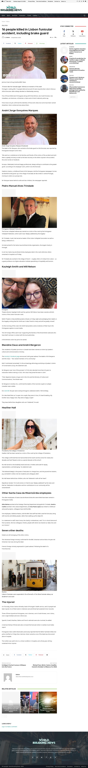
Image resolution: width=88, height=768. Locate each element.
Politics (7, 21)
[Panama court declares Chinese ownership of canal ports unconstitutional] (64, 79)
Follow (73, 30)
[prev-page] (3, 716)
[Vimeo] (83, 1)
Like (64, 30)
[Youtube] (85, 1)
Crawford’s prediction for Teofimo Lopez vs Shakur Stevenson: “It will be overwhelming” (29, 709)
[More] (47, 655)
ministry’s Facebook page (12, 356)
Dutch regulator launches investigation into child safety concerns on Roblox (11, 709)
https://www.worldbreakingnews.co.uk (24, 676)
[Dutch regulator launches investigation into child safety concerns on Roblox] (11, 702)
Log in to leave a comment (9, 726)
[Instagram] (79, 1)
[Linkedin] (41, 757)
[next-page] (6, 716)
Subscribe (82, 30)
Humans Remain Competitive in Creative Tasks (47, 710)
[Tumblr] (51, 757)
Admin (8, 37)
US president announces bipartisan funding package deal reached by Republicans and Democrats (77, 90)
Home (3, 21)
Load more (72, 97)
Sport (29, 705)
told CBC (7, 391)
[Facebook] (77, 1)
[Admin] (3, 37)
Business (10, 705)
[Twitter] (81, 1)
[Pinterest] (46, 757)
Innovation (48, 706)
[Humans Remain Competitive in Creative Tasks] (48, 702)
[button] (84, 16)
